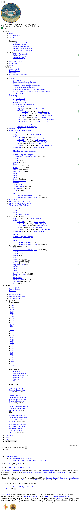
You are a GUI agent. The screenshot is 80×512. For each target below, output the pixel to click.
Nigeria (15, 179)
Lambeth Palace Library (21, 46)
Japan (15, 177)
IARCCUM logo (19, 58)
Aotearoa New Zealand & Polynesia (25, 156)
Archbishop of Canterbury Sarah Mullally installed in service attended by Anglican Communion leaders (17, 428)
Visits (15, 211)
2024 (12, 309)
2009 (12, 337)
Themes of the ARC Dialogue (19, 205)
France (15, 173)
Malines (16, 194)
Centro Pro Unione (19, 45)
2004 (12, 346)
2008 (12, 339)
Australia (16, 158)
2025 (12, 307)
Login (11, 65)
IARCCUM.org (6, 494)
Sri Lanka (16, 188)
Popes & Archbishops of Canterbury (25, 82)
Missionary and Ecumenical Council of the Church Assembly (43, 472)
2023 (12, 311)
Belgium (16, 162)
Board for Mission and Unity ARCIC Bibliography (22, 487)
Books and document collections (20, 203)
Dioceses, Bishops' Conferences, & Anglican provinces (31, 91)
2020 (12, 317)
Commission (60, 498)
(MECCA (67, 472)
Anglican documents (20, 101)
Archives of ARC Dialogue (18, 74)
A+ (10, 441)
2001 (12, 352)
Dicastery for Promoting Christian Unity (57, 496)
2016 (12, 324)
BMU (20, 464)
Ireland (15, 175)
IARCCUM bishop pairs (17, 296)
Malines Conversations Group (23, 48)
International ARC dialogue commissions (26, 86)
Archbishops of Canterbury (22, 214)
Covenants (16, 371)
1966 (12, 365)
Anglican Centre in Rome (21, 43)
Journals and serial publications (19, 201)
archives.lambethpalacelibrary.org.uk (19, 467)
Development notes (15, 61)
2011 (12, 333)
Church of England (11, 456)
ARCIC (20, 110)
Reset (14, 441)
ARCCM (21, 117)
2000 (12, 354)
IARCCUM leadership (20, 54)
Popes (15, 212)
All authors (17, 80)
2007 (12, 341)
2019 (12, 318)
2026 (12, 305)
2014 (12, 328)
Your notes (12, 37)
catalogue (42, 108)
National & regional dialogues (27, 127)
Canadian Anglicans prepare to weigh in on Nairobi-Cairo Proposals (18, 408)
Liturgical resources (19, 373)
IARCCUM (21, 121)
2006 (12, 343)
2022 (12, 313)
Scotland (16, 183)
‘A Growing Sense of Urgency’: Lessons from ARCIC (17, 390)
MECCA (9, 464)
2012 (12, 331)
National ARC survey (16, 298)
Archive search (14, 69)
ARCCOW (21, 119)
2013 (12, 330)
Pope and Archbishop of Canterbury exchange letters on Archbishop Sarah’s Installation (18, 418)
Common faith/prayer (20, 375)
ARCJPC (21, 108)
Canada (15, 166)
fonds (36, 108)
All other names (18, 93)
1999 (12, 356)
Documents (13, 95)
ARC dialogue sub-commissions (24, 87)
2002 (12, 350)
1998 (12, 358)
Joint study (16, 379)
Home (11, 33)
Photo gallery (13, 199)
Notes (7, 437)
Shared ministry (18, 381)
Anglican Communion (31, 496)
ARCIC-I (25, 112)
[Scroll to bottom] (4, 2)
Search (7, 439)
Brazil (15, 164)
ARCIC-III (25, 115)
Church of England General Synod (20, 458)
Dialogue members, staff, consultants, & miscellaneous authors (33, 84)
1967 (12, 363)
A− (7, 441)
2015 (12, 326)
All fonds (21, 106)
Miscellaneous (22, 125)
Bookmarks (9, 435)
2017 (12, 322)
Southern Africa (18, 186)
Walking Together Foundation (23, 50)
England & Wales (19, 171)
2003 (12, 348)
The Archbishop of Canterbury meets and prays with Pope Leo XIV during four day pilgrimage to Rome (18, 399)
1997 (12, 359)
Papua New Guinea (19, 181)
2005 (12, 345)
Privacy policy (14, 63)
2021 (12, 315)
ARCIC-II (25, 114)
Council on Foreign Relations (69, 478)
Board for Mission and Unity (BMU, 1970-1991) (29, 460)
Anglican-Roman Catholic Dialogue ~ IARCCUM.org (19, 24)
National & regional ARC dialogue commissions (29, 89)
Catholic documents (19, 102)
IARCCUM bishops (20, 56)
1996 (12, 361)
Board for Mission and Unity (13, 471)
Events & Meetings (15, 128)
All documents (18, 97)
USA (15, 190)
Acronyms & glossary (16, 294)
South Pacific (17, 184)
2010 (12, 335)
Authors (11, 78)
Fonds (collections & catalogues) (24, 104)
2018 (12, 320)
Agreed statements (19, 99)
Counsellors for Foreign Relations (28, 480)
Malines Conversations (25, 196)
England (16, 169)
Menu (5, 28)
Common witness (19, 377)
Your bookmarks (14, 35)
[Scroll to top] (1, 2)
